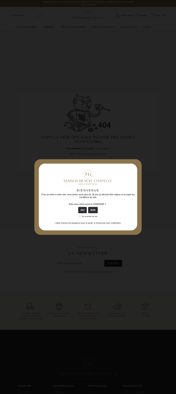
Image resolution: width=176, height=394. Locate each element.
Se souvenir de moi (89, 216)
